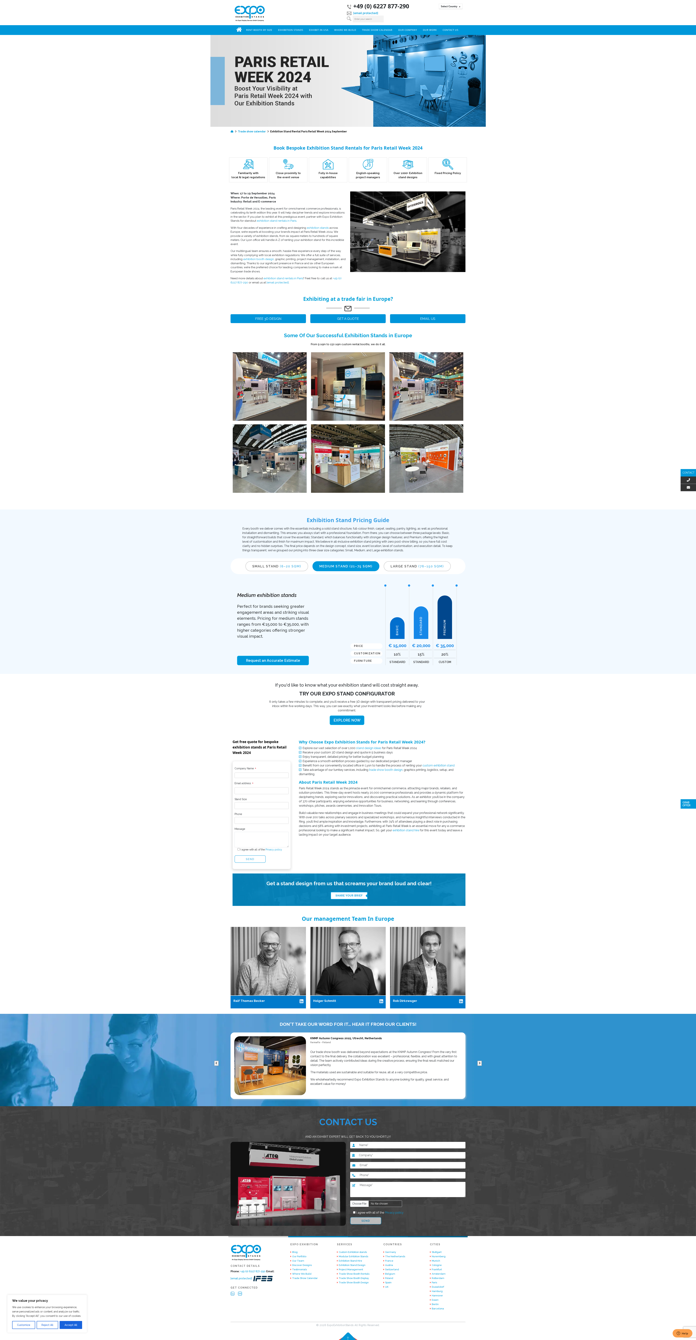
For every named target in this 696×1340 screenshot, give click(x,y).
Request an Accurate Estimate (273, 660)
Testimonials (299, 1269)
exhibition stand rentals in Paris (276, 220)
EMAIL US (427, 319)
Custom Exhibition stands (353, 1252)
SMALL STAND (276, 566)
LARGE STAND (417, 566)
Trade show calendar (252, 131)
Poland (389, 1278)
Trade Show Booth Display (354, 1278)
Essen (435, 1300)
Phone (238, 814)
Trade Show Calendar (377, 30)
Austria (389, 1265)
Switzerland (392, 1269)
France (389, 1260)
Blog (295, 1252)
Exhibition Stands (290, 30)
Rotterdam (438, 1278)
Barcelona (438, 1308)
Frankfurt (437, 1269)
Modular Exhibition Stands (353, 1256)
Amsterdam (439, 1273)
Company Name (245, 769)
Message (240, 828)
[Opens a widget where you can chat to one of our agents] (682, 1333)
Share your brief (349, 895)
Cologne (437, 1265)
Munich (436, 1260)
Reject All (47, 1325)
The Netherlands (395, 1256)
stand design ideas (368, 748)
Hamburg (437, 1291)
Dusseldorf (438, 1286)
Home (239, 29)
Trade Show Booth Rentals (354, 1273)
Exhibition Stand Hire (350, 1260)
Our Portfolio (299, 1256)
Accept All (71, 1325)
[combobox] (451, 6)
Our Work (430, 30)
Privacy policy (273, 849)
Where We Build (345, 30)
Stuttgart (437, 1252)
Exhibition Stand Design (352, 1265)
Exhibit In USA (318, 30)
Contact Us (450, 30)
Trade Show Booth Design (354, 1282)
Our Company (407, 30)
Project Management (351, 1269)
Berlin (435, 1304)
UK (386, 1286)
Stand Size (241, 799)
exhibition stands (318, 227)
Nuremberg (439, 1256)
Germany (390, 1252)
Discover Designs (302, 1265)
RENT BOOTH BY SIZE (259, 30)
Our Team (298, 1260)
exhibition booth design (258, 259)
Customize (23, 1325)
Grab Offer (686, 804)
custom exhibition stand (438, 765)
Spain (388, 1282)
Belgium (390, 1273)
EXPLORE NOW (347, 720)
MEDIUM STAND (345, 566)
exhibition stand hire (406, 830)
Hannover (437, 1295)
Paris (434, 1282)
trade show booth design (386, 770)
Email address (244, 784)
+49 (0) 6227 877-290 (381, 6)
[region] (47, 1314)
